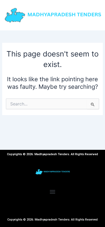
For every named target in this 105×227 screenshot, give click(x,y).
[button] (52, 191)
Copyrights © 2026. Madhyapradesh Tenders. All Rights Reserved (52, 219)
